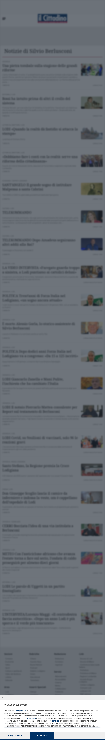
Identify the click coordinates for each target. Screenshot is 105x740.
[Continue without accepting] (2, 697)
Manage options (14, 735)
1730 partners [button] (20, 711)
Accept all (42, 735)
